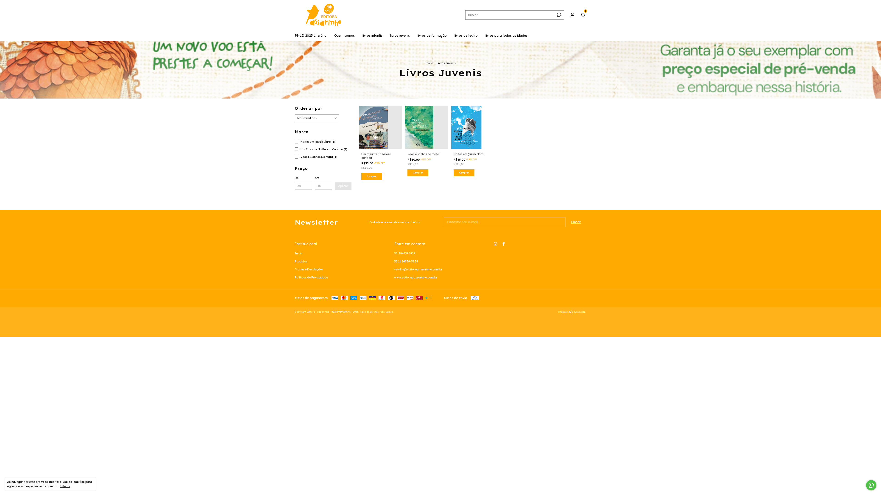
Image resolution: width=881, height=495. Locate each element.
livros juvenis (400, 35)
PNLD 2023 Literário (310, 35)
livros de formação (432, 35)
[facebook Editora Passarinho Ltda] (503, 244)
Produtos (301, 261)
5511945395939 (404, 253)
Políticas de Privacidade (311, 277)
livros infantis (372, 35)
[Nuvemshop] (572, 312)
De (296, 178)
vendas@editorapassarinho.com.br (418, 269)
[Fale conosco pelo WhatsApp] (871, 485)
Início (429, 63)
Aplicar (343, 186)
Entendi (65, 486)
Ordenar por (308, 108)
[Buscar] (558, 14)
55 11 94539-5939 (406, 261)
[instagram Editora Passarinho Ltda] (495, 244)
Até (317, 178)
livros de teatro (466, 35)
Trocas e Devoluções (309, 269)
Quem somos (344, 35)
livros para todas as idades (506, 35)
